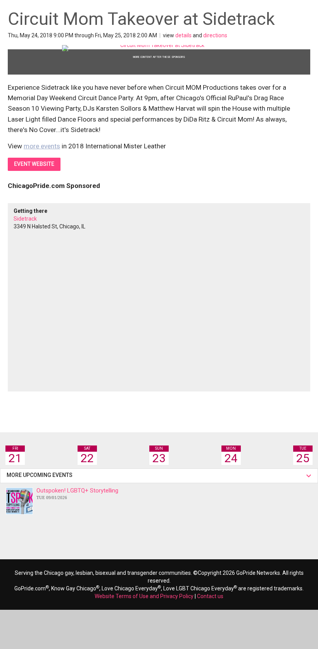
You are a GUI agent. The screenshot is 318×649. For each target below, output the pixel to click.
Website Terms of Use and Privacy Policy (144, 596)
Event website (34, 164)
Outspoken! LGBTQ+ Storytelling (77, 493)
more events (42, 146)
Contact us (210, 596)
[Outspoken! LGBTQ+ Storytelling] (19, 501)
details (183, 35)
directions (215, 35)
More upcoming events (41, 475)
